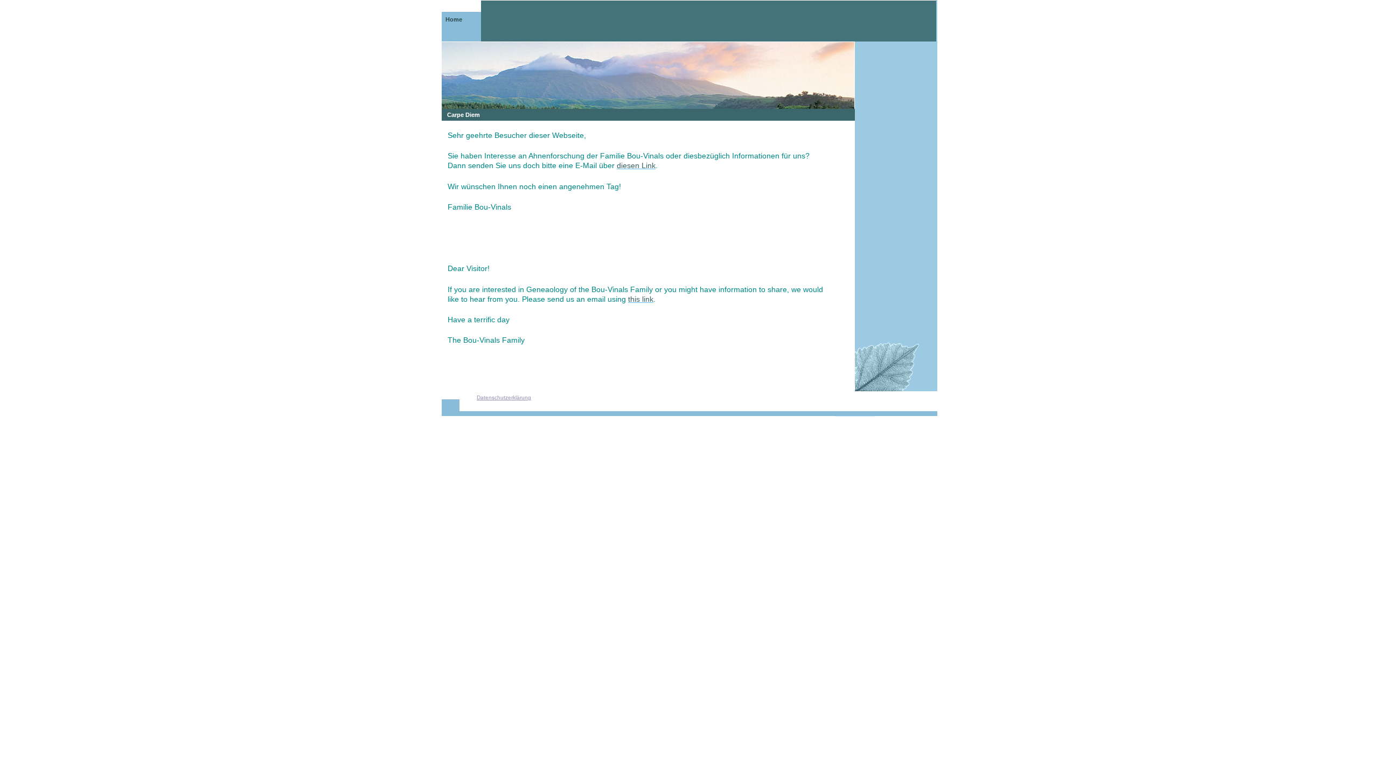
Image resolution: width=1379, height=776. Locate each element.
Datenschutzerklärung (504, 397)
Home (453, 19)
